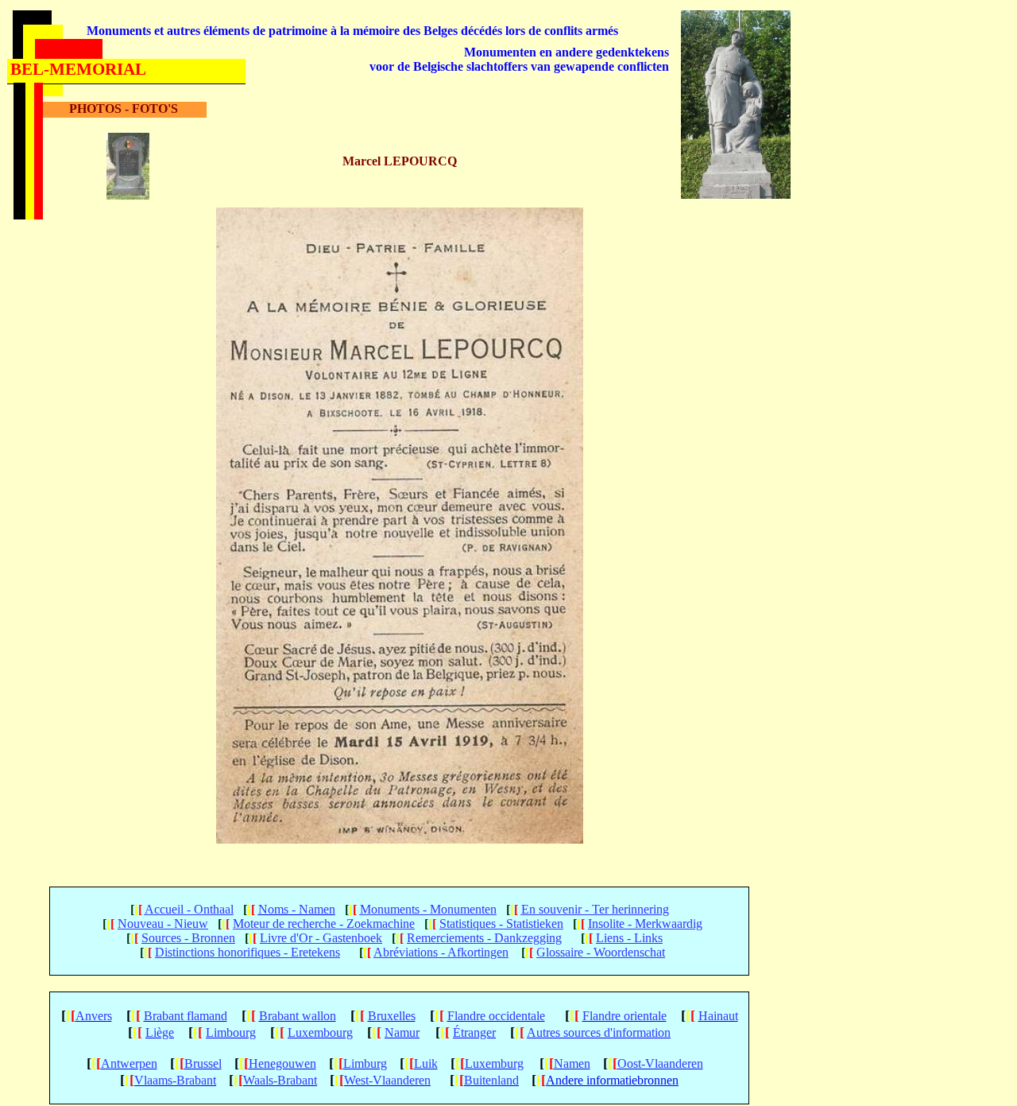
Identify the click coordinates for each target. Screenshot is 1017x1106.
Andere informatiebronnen (612, 1080)
